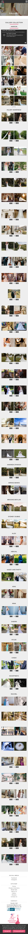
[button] (27, 2)
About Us (14, 891)
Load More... (14, 106)
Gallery (14, 893)
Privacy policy (18, 931)
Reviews (14, 895)
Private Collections (14, 888)
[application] (14, 37)
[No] (26, 929)
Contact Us (14, 896)
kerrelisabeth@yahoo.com (14, 905)
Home (14, 886)
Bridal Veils (14, 889)
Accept (6, 931)
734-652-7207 (14, 903)
